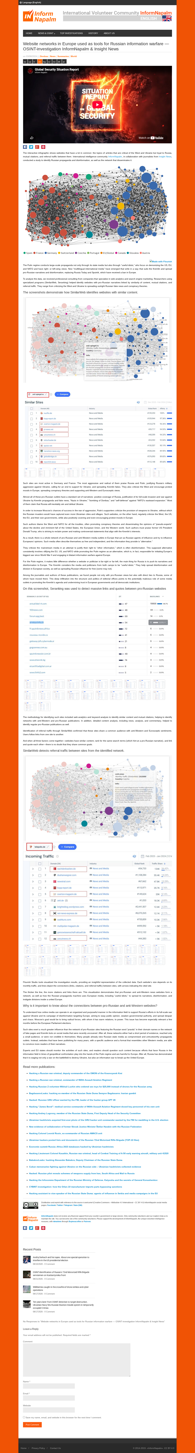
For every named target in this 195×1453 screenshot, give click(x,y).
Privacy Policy (38, 1448)
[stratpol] (73, 684)
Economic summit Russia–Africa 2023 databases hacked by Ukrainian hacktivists (71, 1147)
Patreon (87, 1221)
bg (44, 62)
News (53, 56)
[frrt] (145, 695)
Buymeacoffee (75, 1221)
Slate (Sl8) (77, 1205)
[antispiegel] (30, 684)
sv (49, 62)
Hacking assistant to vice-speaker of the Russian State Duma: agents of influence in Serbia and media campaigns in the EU (93, 1193)
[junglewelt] (102, 695)
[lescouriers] (59, 695)
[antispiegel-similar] (30, 472)
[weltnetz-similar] (59, 472)
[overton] (159, 684)
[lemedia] (73, 695)
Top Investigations (71, 33)
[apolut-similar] (130, 472)
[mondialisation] (44, 695)
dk (59, 62)
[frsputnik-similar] (102, 472)
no (54, 62)
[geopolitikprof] (130, 695)
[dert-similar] (145, 472)
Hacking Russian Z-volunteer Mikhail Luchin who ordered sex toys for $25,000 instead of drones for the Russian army (90, 1086)
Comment (27, 1341)
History (93, 33)
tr (34, 62)
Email (25, 1393)
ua (30, 62)
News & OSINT (45, 33)
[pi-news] (145, 684)
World (74, 56)
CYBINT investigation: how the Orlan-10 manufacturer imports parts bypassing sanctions (75, 1187)
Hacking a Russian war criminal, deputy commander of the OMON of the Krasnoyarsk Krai (75, 1073)
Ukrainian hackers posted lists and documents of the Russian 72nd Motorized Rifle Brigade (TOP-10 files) (84, 1140)
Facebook (51, 1205)
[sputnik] (102, 684)
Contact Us (55, 1448)
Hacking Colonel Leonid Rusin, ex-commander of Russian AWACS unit (65, 1133)
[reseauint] (116, 684)
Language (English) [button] (32, 2)
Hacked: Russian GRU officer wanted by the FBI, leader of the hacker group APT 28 (72, 1100)
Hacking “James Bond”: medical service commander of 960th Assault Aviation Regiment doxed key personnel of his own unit (94, 1106)
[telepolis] (59, 684)
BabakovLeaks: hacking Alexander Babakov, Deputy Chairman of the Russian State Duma (75, 1160)
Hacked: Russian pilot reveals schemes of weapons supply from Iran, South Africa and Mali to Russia (82, 1173)
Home (29, 33)
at (64, 62)
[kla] (87, 695)
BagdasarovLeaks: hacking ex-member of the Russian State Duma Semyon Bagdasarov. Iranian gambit (82, 1093)
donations (57, 1221)
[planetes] (130, 684)
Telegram (68, 1205)
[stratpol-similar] (44, 472)
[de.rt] (30, 706)
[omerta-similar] (87, 472)
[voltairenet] (44, 684)
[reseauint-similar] (73, 472)
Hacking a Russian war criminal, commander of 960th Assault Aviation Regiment (70, 1080)
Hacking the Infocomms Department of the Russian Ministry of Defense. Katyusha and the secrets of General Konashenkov (93, 1180)
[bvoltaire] (44, 706)
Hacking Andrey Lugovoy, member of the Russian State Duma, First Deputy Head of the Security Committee (85, 1113)
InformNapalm (47, 1216)
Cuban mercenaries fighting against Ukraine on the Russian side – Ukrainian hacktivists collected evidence (85, 1167)
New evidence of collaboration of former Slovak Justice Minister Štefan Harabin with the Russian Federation (85, 1126)
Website (27, 1405)
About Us (109, 33)
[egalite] (159, 695)
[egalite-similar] (116, 472)
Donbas (44, 56)
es (25, 62)
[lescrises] (30, 695)
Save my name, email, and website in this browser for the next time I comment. (64, 1417)
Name (26, 1381)
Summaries (63, 56)
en (39, 62)
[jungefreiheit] (116, 695)
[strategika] (87, 684)
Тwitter (60, 1205)
